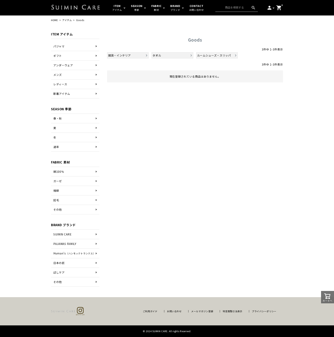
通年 (56, 147)
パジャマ (59, 46)
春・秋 (57, 118)
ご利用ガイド (150, 311)
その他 (57, 209)
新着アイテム (61, 94)
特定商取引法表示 (232, 311)
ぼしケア (59, 272)
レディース (60, 84)
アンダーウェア (63, 65)
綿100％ (58, 172)
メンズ (57, 75)
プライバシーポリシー (264, 311)
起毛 (56, 200)
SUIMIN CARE (62, 234)
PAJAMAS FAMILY (64, 244)
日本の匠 (59, 263)
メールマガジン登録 (202, 311)
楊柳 (56, 190)
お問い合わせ (174, 311)
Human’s (74, 253)
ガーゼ (57, 181)
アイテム (67, 20)
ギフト (57, 56)
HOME (54, 20)
